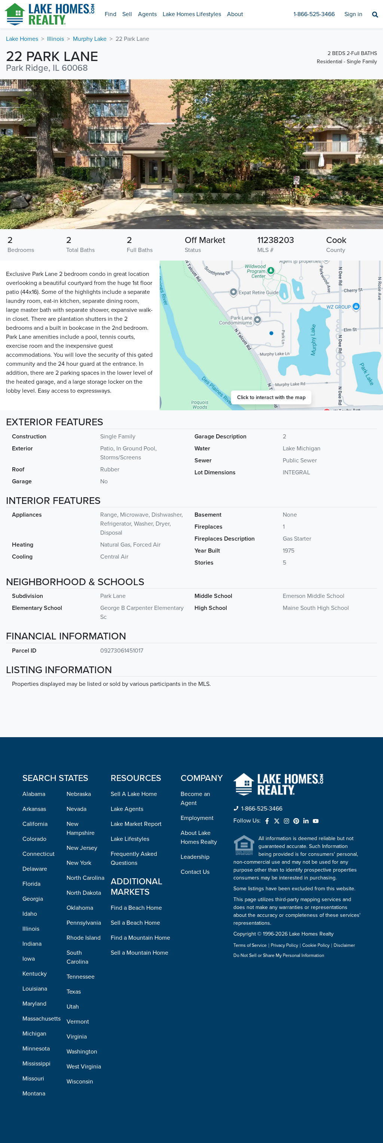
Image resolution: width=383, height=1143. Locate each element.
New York (79, 863)
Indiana (32, 944)
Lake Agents (127, 809)
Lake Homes (22, 39)
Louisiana (34, 988)
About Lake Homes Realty (199, 837)
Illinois (55, 39)
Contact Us (195, 872)
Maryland (34, 1003)
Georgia (32, 899)
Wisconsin (80, 1081)
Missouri (33, 1078)
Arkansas (34, 809)
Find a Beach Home (136, 908)
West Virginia (84, 1066)
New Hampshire (81, 828)
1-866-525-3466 (314, 14)
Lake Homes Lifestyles (192, 14)
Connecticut (38, 854)
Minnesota (36, 1048)
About (235, 14)
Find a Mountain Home (140, 938)
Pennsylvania (84, 923)
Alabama (33, 794)
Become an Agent (195, 798)
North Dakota (84, 893)
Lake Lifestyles (130, 839)
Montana (33, 1093)
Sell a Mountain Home (139, 953)
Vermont (78, 1021)
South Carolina (77, 957)
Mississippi (36, 1063)
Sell (127, 14)
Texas (74, 991)
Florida (31, 884)
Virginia (77, 1036)
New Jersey (82, 848)
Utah (73, 1006)
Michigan (34, 1033)
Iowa (28, 959)
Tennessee (81, 977)
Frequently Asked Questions (134, 858)
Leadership (195, 857)
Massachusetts (41, 1018)
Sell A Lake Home (134, 794)
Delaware (34, 869)
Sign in (353, 14)
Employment (197, 818)
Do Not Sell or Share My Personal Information (278, 955)
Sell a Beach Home (135, 923)
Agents (147, 14)
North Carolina (85, 878)
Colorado (34, 839)
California (35, 824)
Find (110, 14)
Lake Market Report (136, 824)
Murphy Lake (90, 39)
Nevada (76, 809)
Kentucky (34, 974)
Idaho (29, 914)
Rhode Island (84, 938)
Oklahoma (80, 908)
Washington (82, 1051)
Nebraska (79, 794)
